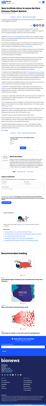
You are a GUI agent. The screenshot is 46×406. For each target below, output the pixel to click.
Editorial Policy (26, 384)
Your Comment (5, 187)
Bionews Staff (7, 13)
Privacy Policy (26, 386)
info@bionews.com (8, 370)
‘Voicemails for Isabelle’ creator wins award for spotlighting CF (19, 238)
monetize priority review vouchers (36, 72)
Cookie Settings (27, 390)
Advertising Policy (27, 380)
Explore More (26, 378)
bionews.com (9, 369)
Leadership (4, 384)
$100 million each (37, 79)
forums (22, 224)
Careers (3, 386)
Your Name (4, 181)
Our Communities (5, 382)
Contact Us (4, 388)
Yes (13, 141)
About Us (3, 378)
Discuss (13, 17)
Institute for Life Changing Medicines (15, 36)
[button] (40, 2)
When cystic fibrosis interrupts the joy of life (15, 236)
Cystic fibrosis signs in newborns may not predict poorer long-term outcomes (23, 234)
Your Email (26, 181)
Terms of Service (27, 388)
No (13, 143)
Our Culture (4, 380)
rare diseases (30, 171)
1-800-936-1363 (8, 371)
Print (19, 17)
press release (29, 46)
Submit (23, 148)
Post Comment (6, 202)
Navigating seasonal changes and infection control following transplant (21, 240)
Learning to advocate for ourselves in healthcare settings (18, 231)
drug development (21, 171)
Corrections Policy (27, 382)
